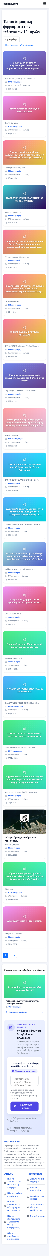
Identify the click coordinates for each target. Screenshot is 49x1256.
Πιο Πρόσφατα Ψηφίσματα (19, 44)
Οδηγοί (8, 1173)
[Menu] (44, 4)
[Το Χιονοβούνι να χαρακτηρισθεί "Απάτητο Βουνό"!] (24, 995)
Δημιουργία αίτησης (26, 1106)
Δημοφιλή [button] (10, 39)
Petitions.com (10, 3)
